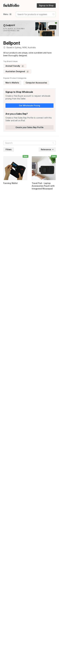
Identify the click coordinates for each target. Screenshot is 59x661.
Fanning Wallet (10, 183)
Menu (5, 14)
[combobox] (17, 14)
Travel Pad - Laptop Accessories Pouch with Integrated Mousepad (43, 186)
